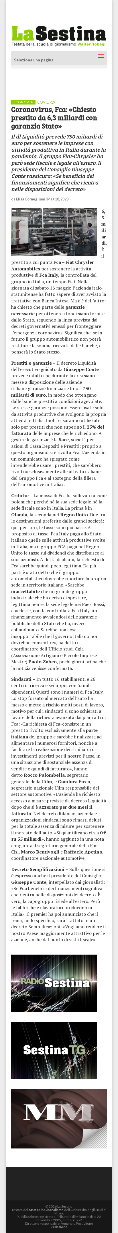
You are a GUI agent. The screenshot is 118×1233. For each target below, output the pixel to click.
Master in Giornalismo (46, 1210)
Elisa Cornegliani (30, 199)
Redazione (58, 1227)
